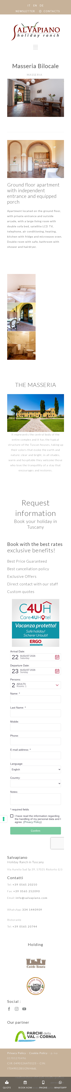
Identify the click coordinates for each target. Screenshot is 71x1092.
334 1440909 (32, 909)
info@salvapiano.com (32, 897)
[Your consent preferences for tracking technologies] (3, 819)
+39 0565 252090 (26, 891)
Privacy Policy (16, 1053)
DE (42, 5)
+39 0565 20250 (24, 884)
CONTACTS (52, 11)
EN (35, 5)
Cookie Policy (38, 1053)
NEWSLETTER (25, 11)
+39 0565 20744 (24, 926)
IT (29, 5)
